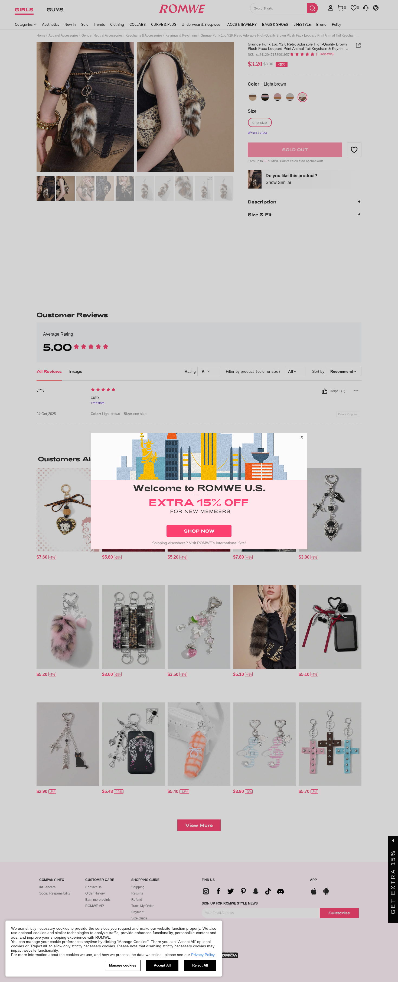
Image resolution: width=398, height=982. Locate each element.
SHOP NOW (199, 530)
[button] (302, 438)
